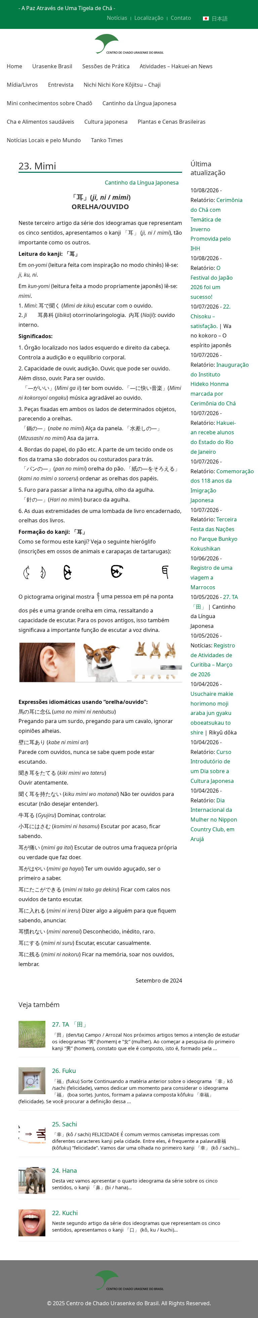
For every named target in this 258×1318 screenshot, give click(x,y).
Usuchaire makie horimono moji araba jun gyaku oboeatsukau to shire (211, 713)
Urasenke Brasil (52, 66)
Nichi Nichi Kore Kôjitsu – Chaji (122, 84)
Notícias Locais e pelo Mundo (44, 140)
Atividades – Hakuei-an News (176, 66)
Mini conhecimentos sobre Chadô (49, 103)
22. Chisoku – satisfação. (210, 316)
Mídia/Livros (22, 84)
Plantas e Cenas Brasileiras (172, 121)
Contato (181, 18)
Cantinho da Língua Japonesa (139, 103)
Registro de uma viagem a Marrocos (211, 577)
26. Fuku (64, 1071)
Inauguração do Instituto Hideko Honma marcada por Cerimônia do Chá (219, 384)
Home (14, 66)
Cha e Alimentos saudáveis (40, 121)
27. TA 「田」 (70, 1024)
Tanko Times (107, 140)
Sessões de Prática (106, 66)
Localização (149, 18)
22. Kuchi (65, 1213)
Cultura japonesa (106, 121)
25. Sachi (64, 1124)
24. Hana (64, 1170)
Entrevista (61, 84)
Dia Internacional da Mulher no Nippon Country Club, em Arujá (213, 820)
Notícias (117, 18)
